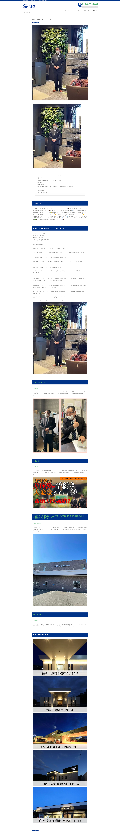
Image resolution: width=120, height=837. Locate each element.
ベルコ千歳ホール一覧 (44, 192)
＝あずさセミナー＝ (43, 182)
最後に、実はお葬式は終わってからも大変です (50, 180)
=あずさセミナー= (43, 178)
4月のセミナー (42, 190)
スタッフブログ (35, 22)
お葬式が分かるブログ (39, 523)
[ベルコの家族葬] (29, 6)
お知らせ (36, 388)
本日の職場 (41, 184)
